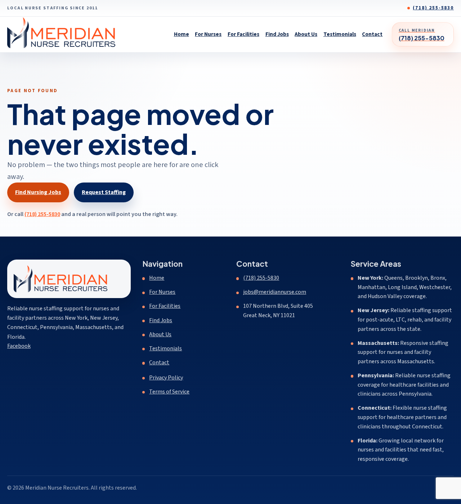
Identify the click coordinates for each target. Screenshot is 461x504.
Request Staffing (104, 192)
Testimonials (339, 34)
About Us (306, 34)
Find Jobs (277, 34)
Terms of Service (169, 392)
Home (181, 34)
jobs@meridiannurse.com (274, 292)
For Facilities (243, 34)
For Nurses (208, 34)
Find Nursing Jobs (38, 192)
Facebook (19, 346)
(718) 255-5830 (433, 8)
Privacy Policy (166, 378)
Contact (372, 34)
